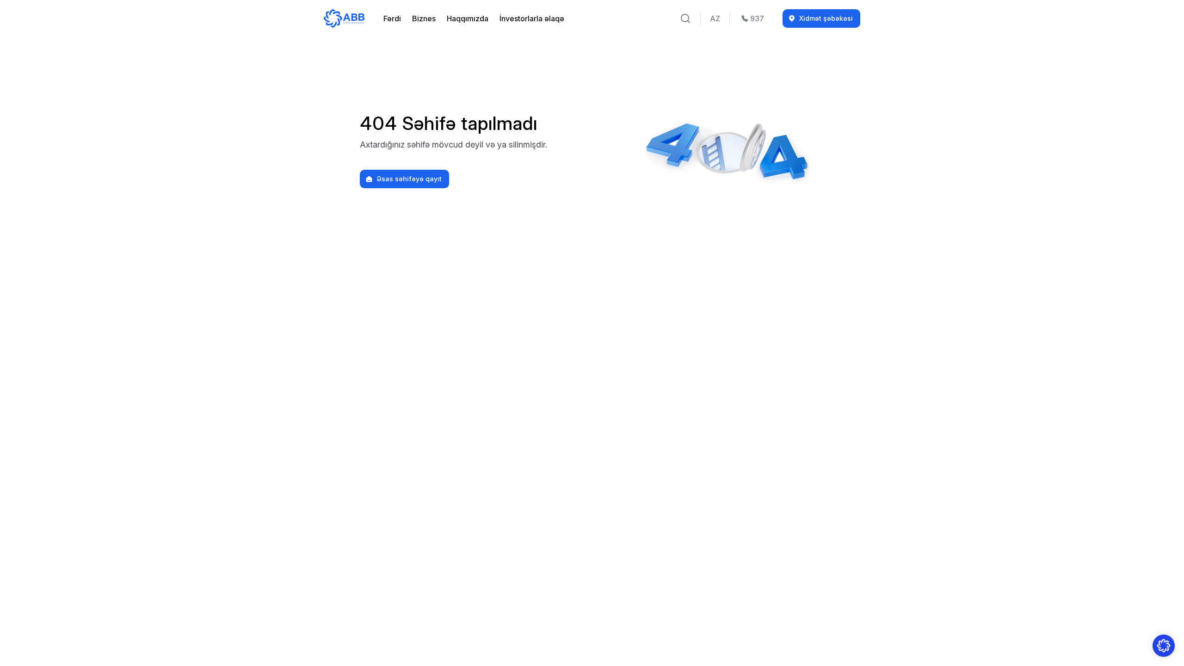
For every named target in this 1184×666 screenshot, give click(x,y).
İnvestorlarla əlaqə (532, 18)
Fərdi (392, 18)
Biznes (424, 18)
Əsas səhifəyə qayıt (409, 179)
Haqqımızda (467, 18)
